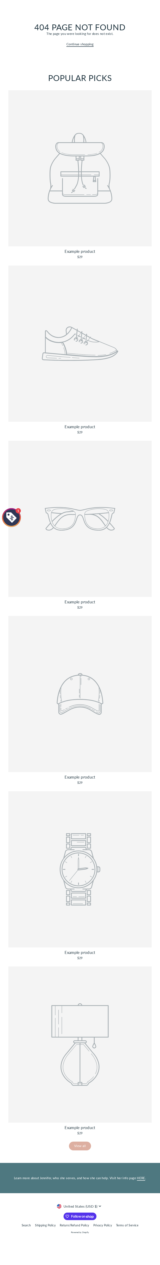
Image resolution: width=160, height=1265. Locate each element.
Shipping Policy (45, 1225)
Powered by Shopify (80, 1232)
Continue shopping (80, 44)
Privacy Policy (102, 1225)
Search (26, 1225)
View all (80, 1146)
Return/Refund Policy (74, 1225)
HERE (141, 1178)
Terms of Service (127, 1225)
